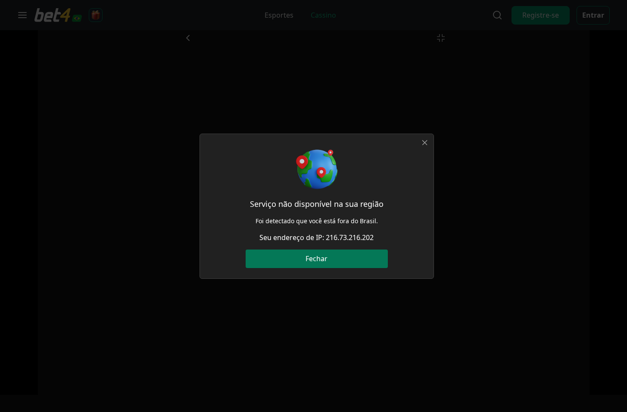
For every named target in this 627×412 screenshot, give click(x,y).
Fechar (317, 258)
